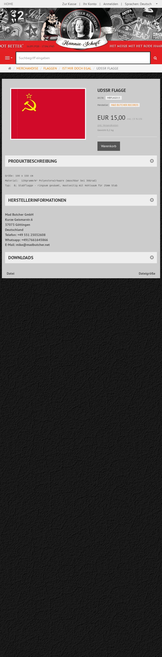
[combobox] (141, 4)
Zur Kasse (69, 4)
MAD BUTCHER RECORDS (124, 104)
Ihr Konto (90, 4)
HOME (8, 4)
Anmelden (110, 4)
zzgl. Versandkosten (107, 125)
